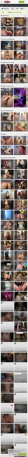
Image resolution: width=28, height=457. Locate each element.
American (6, 15)
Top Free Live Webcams (8, 39)
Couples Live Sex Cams (7, 62)
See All (25, 15)
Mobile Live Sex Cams (7, 86)
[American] (13, 8)
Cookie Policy (17, 451)
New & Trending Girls (7, 110)
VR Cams (3, 134)
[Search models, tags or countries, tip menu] (26, 5)
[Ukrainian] (17, 8)
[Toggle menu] (1, 2)
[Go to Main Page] (8, 1)
